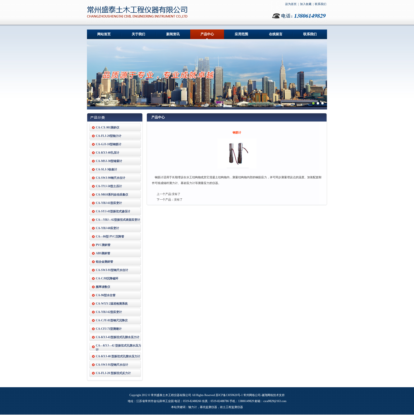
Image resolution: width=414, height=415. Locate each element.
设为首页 (291, 4)
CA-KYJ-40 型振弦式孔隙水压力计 (118, 356)
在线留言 (275, 34)
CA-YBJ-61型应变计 (109, 203)
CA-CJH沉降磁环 (107, 278)
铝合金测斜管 (104, 261)
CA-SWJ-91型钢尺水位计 (112, 270)
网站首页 (104, 34)
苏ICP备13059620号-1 (229, 395)
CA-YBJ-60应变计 (107, 228)
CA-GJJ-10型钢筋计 (108, 144)
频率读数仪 (103, 286)
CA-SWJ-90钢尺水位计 (110, 177)
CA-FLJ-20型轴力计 (108, 136)
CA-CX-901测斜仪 (107, 127)
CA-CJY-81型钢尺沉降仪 (112, 320)
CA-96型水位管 (105, 295)
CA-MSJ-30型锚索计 (109, 161)
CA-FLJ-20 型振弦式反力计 (113, 373)
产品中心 (207, 34)
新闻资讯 (173, 34)
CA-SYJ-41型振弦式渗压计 (113, 211)
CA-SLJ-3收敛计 (106, 169)
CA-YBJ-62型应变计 (109, 312)
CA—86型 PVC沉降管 (110, 236)
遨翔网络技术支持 (273, 395)
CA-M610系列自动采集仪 (112, 194)
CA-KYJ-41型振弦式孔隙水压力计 (117, 337)
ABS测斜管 (103, 253)
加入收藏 (305, 4)
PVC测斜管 (103, 245)
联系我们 (320, 4)
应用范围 (241, 34)
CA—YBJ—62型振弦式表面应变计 (118, 219)
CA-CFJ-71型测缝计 (109, 328)
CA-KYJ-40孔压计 (107, 152)
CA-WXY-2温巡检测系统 (112, 303)
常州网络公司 (252, 395)
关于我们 (138, 34)
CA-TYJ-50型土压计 (109, 186)
